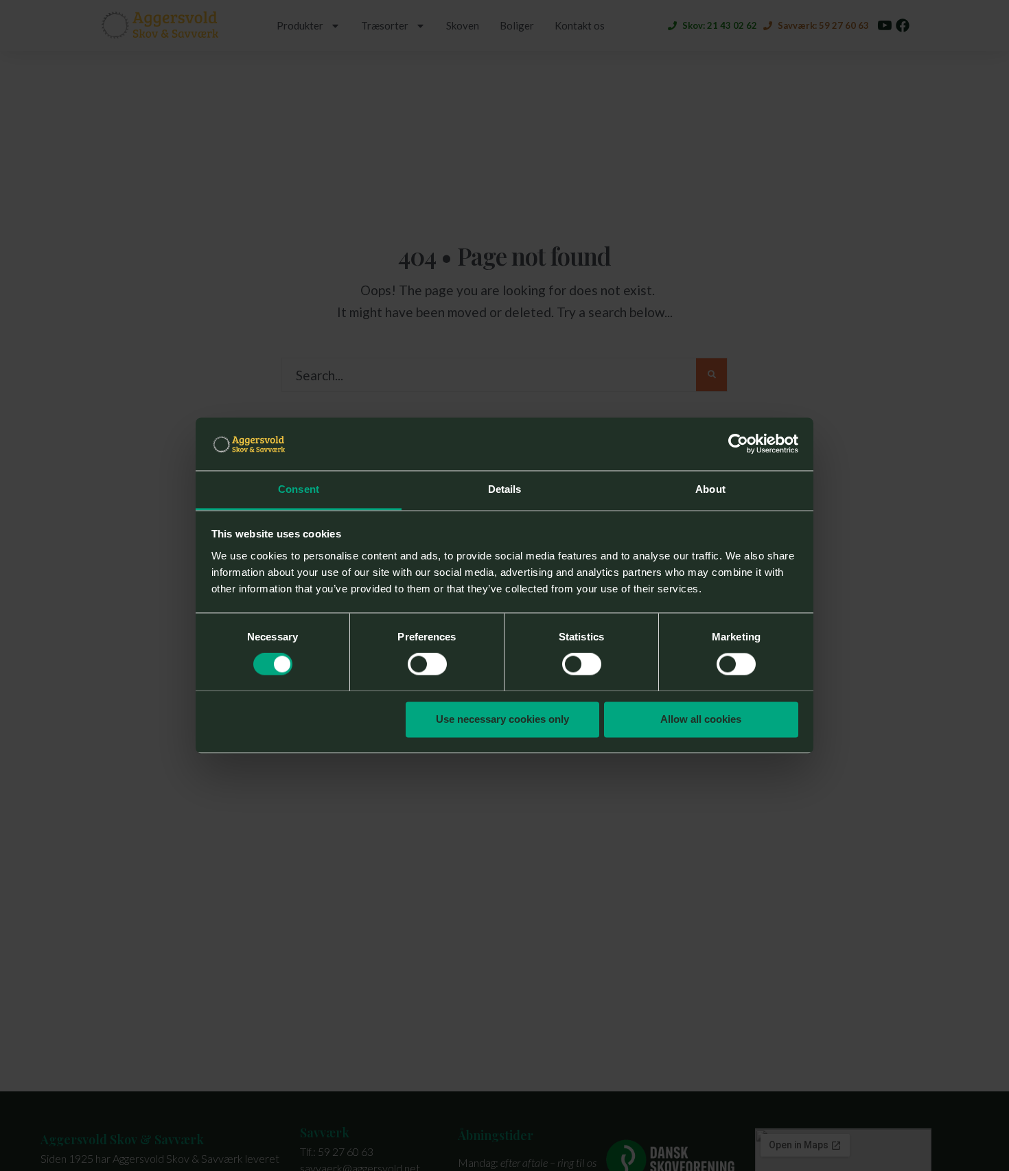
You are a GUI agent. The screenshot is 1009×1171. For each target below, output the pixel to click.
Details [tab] (505, 489)
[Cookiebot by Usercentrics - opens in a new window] (738, 444)
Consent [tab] (298, 489)
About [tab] (710, 489)
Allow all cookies (700, 719)
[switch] (427, 664)
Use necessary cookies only (502, 719)
